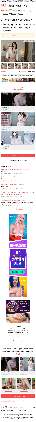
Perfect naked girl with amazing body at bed (13, 184)
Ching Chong (4, 186)
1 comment (23, 71)
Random (13, 14)
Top (30, 11)
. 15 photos (18, 27)
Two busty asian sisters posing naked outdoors (13, 200)
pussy (23, 75)
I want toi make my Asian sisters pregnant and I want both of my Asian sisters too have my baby (17, 203)
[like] (2, 71)
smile (27, 75)
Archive (22, 11)
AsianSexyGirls (16, 5)
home (16, 75)
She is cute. (4, 171)
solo (31, 75)
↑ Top (33, 407)
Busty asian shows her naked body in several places (14, 169)
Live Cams (6, 11)
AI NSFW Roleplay (14, 160)
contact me (23, 418)
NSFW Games (23, 160)
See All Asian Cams (18, 396)
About (21, 14)
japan (20, 75)
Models (5, 14)
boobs (4, 75)
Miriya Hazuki (12, 36)
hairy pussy (10, 75)
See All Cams (18, 156)
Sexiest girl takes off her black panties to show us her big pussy (17, 192)
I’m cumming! (18, 341)
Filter (15, 11)
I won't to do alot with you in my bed (11, 194)
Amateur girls (10, 410)
